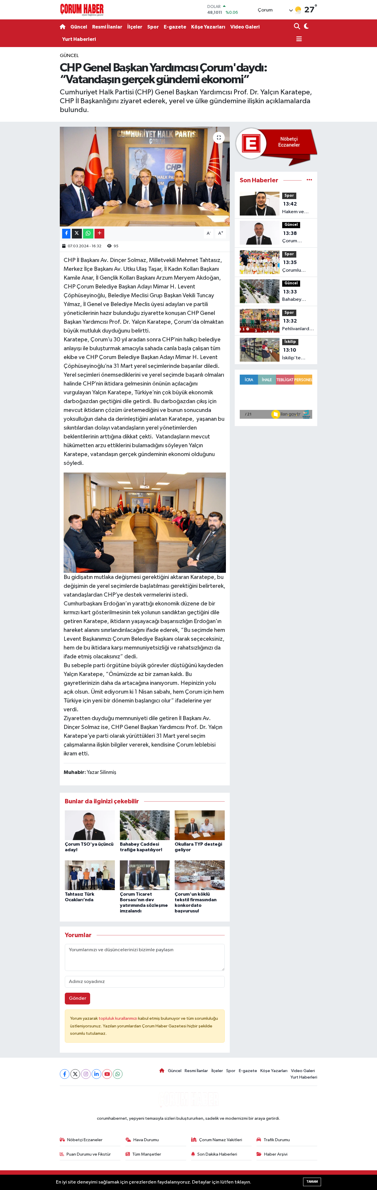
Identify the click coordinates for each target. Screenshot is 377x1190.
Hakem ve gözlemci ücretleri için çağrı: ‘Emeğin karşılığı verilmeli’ (296, 208)
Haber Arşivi (275, 1154)
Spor (153, 26)
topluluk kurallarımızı (118, 1018)
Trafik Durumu (277, 1140)
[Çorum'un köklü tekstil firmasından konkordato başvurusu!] (200, 875)
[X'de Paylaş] (77, 233)
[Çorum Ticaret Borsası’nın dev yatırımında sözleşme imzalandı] (145, 875)
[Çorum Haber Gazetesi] (82, 9)
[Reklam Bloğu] (276, 146)
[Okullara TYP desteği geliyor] (200, 825)
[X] (75, 1074)
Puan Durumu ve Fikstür (89, 1154)
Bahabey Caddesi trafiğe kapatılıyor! (294, 296)
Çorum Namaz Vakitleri (220, 1140)
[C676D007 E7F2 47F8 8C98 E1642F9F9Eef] (145, 522)
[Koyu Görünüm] (305, 27)
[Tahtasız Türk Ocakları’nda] (90, 875)
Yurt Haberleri (79, 39)
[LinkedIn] (96, 1074)
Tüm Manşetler (146, 1154)
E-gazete (175, 26)
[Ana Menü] (298, 39)
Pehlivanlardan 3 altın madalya (298, 325)
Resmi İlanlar (107, 26)
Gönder (77, 998)
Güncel (78, 26)
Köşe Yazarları (208, 26)
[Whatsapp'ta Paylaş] (88, 233)
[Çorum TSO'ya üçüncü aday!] (90, 825)
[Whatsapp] (118, 1074)
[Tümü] (309, 180)
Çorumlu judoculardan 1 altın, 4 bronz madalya (297, 267)
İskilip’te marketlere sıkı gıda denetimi (294, 355)
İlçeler (134, 26)
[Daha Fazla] (99, 233)
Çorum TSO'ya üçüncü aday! (296, 238)
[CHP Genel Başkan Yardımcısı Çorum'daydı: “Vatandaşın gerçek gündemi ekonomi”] (145, 176)
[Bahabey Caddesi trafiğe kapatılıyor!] (145, 825)
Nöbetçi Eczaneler (84, 1140)
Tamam (312, 1181)
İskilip (290, 342)
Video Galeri (244, 26)
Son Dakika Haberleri (217, 1154)
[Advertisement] (35, 140)
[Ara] (297, 27)
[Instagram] (86, 1074)
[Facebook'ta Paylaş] (66, 233)
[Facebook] (65, 1074)
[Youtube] (107, 1074)
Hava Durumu (146, 1140)
